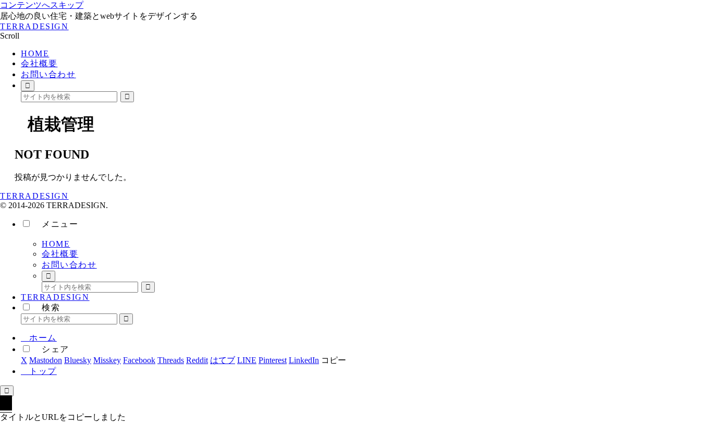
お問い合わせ (69, 264)
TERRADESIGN (55, 297)
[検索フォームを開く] (27, 85)
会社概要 (60, 253)
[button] (127, 96)
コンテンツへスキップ (41, 5)
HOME (56, 243)
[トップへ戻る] (7, 390)
